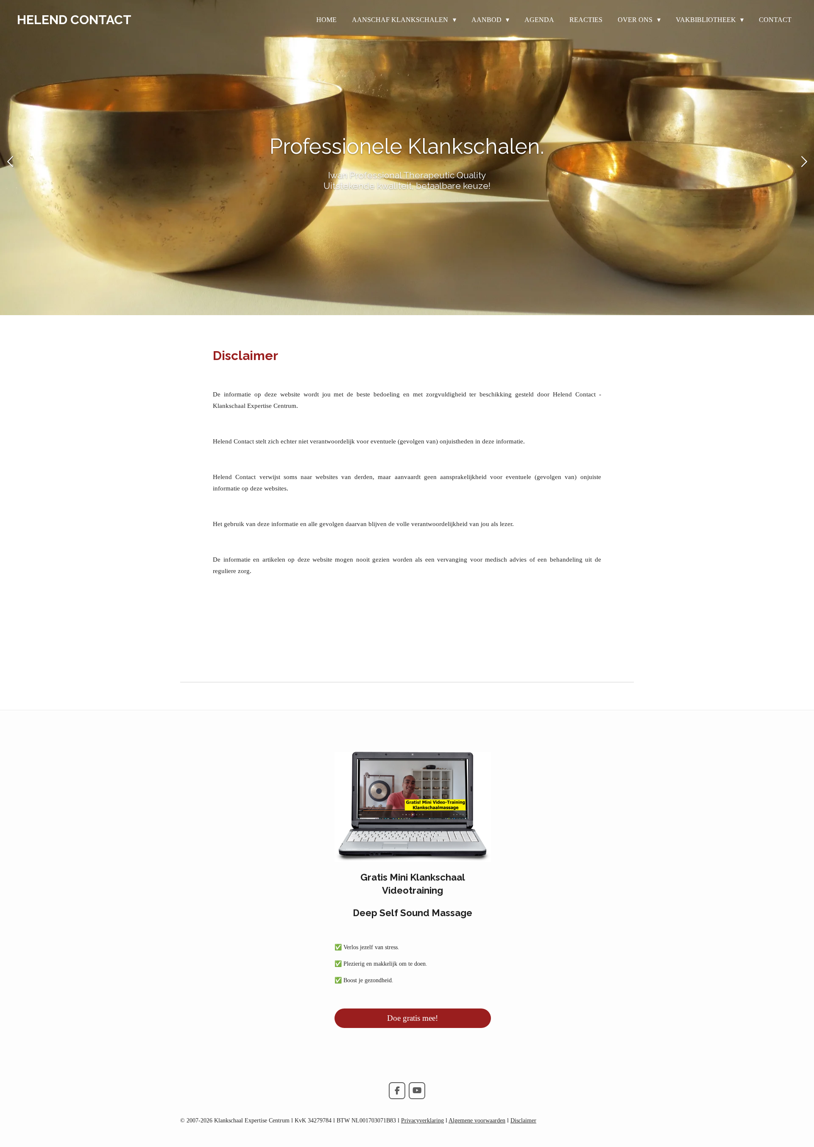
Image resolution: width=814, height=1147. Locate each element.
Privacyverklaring (422, 1120)
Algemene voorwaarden (477, 1120)
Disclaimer (523, 1120)
